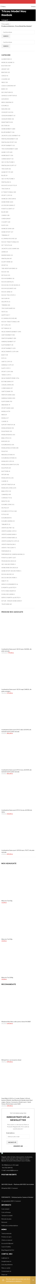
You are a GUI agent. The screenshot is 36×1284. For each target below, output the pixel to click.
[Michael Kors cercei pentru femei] (18, 1042)
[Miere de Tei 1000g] (18, 960)
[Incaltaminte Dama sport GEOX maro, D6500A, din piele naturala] (18, 631)
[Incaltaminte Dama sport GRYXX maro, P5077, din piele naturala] (18, 832)
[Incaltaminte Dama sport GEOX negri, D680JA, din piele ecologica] (18, 671)
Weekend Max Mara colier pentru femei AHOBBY (16, 1021)
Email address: (10, 1133)
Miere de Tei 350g (6, 939)
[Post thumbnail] (5, 1180)
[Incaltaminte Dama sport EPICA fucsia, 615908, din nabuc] (18, 792)
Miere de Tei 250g (6, 901)
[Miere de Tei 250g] (18, 883)
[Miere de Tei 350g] (18, 921)
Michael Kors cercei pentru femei (11, 1060)
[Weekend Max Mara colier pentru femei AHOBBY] (18, 1004)
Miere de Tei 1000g (7, 977)
